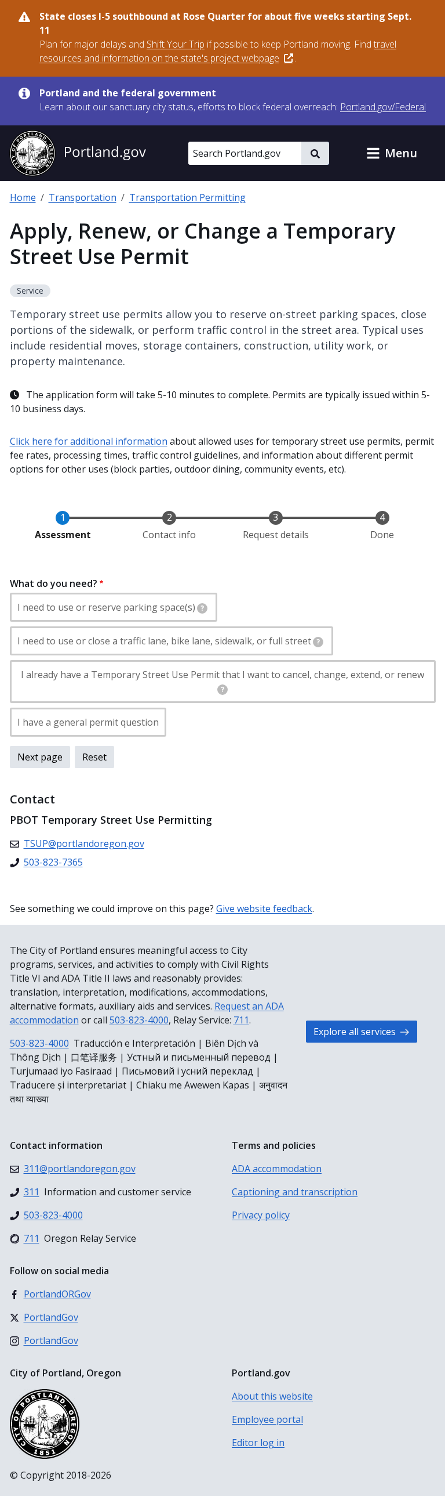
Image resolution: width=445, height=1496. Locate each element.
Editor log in (258, 1442)
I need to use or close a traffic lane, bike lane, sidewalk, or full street (168, 641)
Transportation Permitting (187, 197)
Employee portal (267, 1419)
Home (23, 197)
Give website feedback (264, 908)
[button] (392, 153)
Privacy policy (261, 1215)
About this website (272, 1396)
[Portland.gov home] (77, 153)
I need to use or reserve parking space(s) (111, 607)
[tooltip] (202, 608)
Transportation (82, 197)
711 (241, 1020)
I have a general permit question (88, 722)
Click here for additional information (88, 441)
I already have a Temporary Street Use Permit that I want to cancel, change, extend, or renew (222, 681)
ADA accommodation (277, 1168)
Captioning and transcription (295, 1191)
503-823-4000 (139, 1020)
